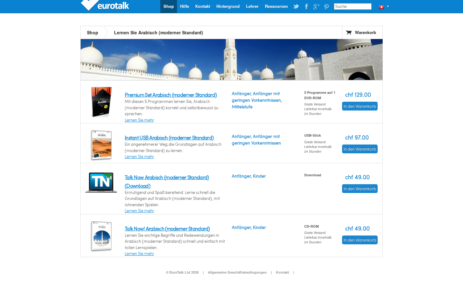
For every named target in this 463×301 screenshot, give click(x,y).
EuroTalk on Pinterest (326, 6)
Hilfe (184, 6)
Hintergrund (228, 6)
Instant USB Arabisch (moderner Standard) (169, 137)
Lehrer (252, 6)
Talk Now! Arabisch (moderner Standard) (167, 228)
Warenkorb (365, 32)
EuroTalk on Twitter (296, 6)
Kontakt (202, 6)
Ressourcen (276, 6)
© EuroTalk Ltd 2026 (182, 272)
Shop (168, 6)
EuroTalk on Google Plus (316, 6)
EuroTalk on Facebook (306, 6)
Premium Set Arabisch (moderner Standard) (171, 94)
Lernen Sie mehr (139, 120)
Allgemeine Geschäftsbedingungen (237, 272)
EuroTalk (105, 6)
